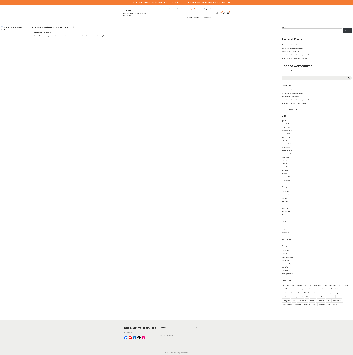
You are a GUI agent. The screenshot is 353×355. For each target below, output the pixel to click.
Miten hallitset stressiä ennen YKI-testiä (294, 58)
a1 (283, 285)
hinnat (311, 289)
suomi (312, 301)
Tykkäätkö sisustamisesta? (290, 51)
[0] (221, 13)
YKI (282, 215)
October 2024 (286, 134)
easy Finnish (318, 285)
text (328, 301)
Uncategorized (286, 211)
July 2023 (284, 160)
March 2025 (285, 124)
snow (339, 297)
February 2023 (286, 177)
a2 (288, 285)
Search (284, 27)
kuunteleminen (296, 293)
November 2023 (287, 150)
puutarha (286, 297)
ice (318, 289)
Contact (198, 332)
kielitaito (285, 293)
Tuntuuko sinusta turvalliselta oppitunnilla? (295, 55)
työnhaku (285, 208)
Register (284, 226)
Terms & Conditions (166, 335)
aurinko (299, 285)
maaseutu (323, 293)
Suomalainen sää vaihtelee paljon (292, 48)
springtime (286, 301)
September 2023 (287, 154)
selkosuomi (330, 297)
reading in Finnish (297, 297)
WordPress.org (286, 239)
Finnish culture (286, 195)
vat (314, 305)
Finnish (347, 285)
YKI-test (335, 305)
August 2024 (286, 137)
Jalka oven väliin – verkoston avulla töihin (54, 27)
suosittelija (320, 301)
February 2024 (286, 144)
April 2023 (285, 170)
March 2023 (285, 174)
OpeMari (127, 10)
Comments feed (287, 236)
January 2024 (286, 147)
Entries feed (285, 233)
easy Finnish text (330, 285)
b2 (310, 285)
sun (294, 301)
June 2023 (285, 164)
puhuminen (341, 293)
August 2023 (285, 157)
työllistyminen (287, 305)
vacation (307, 305)
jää (323, 289)
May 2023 (285, 167)
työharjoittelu (337, 301)
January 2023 (286, 180)
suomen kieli (302, 301)
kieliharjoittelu (339, 289)
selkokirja (321, 297)
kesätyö (329, 289)
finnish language (300, 289)
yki (329, 305)
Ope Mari (49, 32)
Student (162, 332)
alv (293, 285)
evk (340, 285)
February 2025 (286, 127)
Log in (283, 229)
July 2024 (285, 140)
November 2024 (287, 131)
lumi (315, 293)
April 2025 (285, 121)
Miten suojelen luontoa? (289, 45)
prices (332, 293)
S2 (307, 297)
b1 (305, 285)
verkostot (322, 305)
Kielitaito (284, 198)
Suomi (284, 205)
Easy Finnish (285, 191)
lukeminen (285, 201)
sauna (313, 297)
